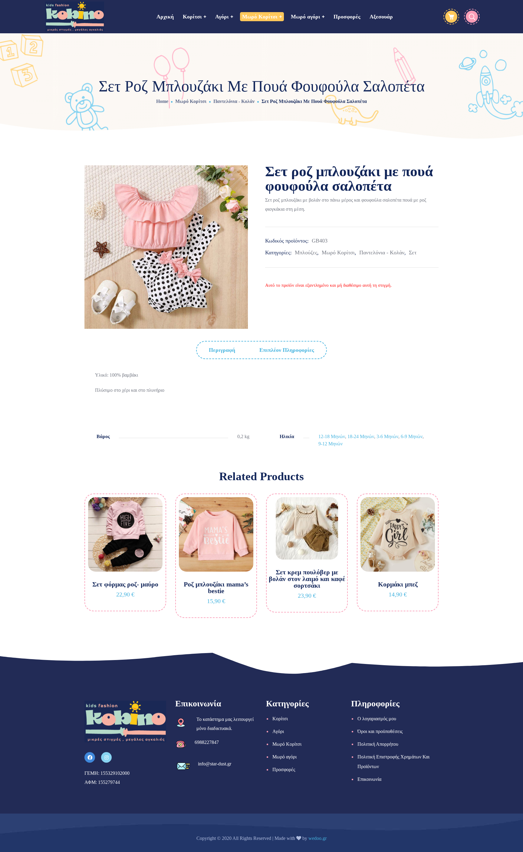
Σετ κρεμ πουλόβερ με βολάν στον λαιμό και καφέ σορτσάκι (307, 578)
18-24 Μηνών (360, 436)
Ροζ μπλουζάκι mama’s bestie (216, 587)
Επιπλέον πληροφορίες (286, 350)
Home (162, 101)
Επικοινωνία (369, 779)
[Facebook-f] (89, 757)
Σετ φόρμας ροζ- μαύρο (125, 584)
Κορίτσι (280, 718)
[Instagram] (106, 757)
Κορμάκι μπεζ (398, 584)
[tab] (222, 350)
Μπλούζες (306, 252)
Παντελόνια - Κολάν (234, 101)
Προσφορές (283, 769)
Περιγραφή (222, 350)
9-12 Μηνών (330, 443)
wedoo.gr (317, 838)
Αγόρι (278, 731)
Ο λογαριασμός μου (376, 718)
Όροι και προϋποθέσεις (380, 731)
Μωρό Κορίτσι (190, 101)
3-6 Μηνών (387, 436)
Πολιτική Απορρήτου (377, 744)
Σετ (412, 252)
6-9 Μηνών (412, 436)
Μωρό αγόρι (284, 756)
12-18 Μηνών (331, 436)
